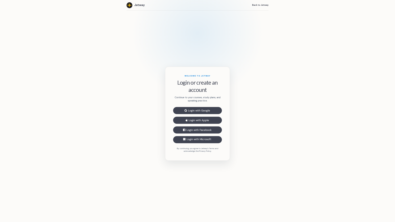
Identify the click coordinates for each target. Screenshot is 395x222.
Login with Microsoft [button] (199, 139)
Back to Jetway (260, 5)
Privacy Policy (205, 151)
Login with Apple (199, 120)
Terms (211, 148)
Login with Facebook (199, 130)
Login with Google (199, 110)
